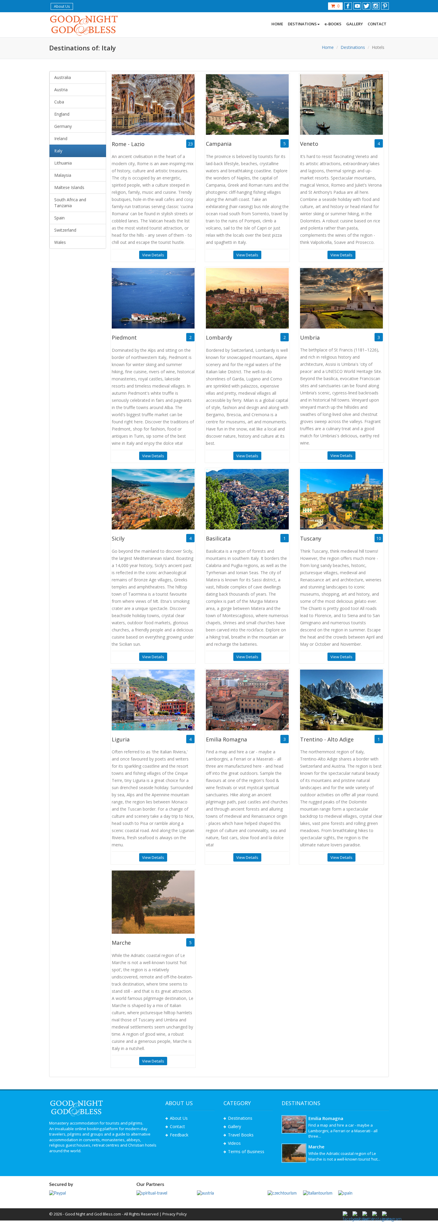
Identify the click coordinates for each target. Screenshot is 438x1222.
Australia (62, 77)
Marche (121, 942)
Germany (63, 126)
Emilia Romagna (226, 739)
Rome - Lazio (128, 144)
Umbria (310, 337)
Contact (177, 1126)
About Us (62, 6)
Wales (60, 242)
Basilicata (218, 538)
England (61, 114)
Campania (219, 143)
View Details (153, 255)
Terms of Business (246, 1151)
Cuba (59, 102)
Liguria (121, 739)
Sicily (118, 538)
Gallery (234, 1126)
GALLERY (354, 24)
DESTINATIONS (302, 24)
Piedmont (124, 337)
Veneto (309, 143)
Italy (58, 151)
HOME (277, 24)
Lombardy (219, 337)
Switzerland (65, 230)
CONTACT (377, 24)
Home (328, 47)
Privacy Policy (174, 1214)
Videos (234, 1143)
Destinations (353, 47)
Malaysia (62, 175)
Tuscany (310, 538)
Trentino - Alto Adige (327, 739)
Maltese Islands (69, 187)
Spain (59, 218)
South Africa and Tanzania (70, 202)
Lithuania (63, 163)
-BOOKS (332, 24)
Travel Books (241, 1135)
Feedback (179, 1135)
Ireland (60, 138)
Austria (61, 89)
